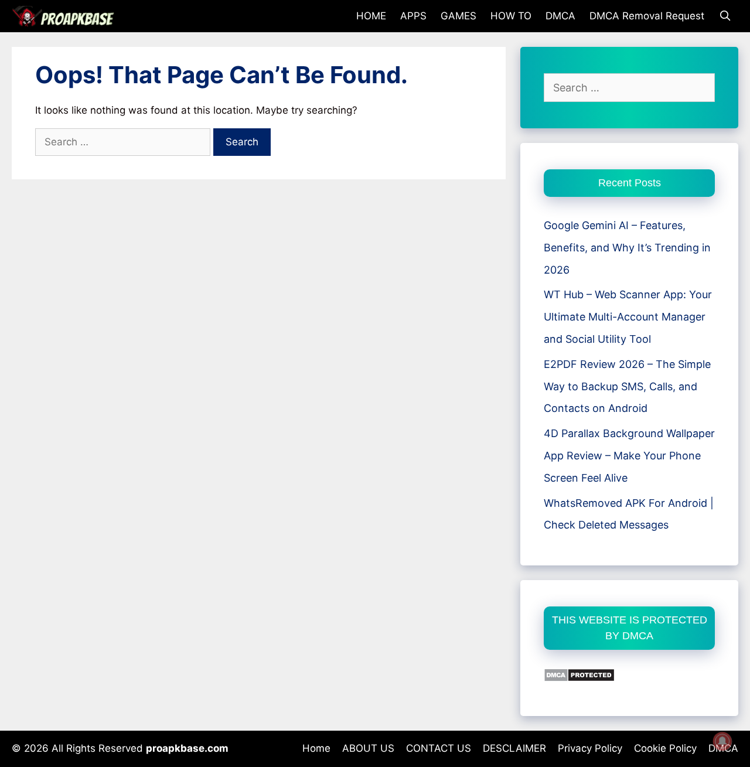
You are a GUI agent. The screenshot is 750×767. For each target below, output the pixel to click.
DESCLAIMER (514, 748)
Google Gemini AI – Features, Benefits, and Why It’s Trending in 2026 (627, 247)
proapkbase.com (187, 748)
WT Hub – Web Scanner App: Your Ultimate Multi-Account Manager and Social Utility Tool (628, 316)
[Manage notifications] (722, 741)
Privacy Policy (590, 748)
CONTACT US (438, 748)
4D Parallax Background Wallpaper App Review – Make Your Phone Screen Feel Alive (629, 455)
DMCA (560, 16)
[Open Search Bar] (724, 16)
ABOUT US (368, 748)
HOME (371, 16)
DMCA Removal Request (646, 16)
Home (316, 748)
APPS (413, 16)
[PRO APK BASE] (66, 16)
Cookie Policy (665, 748)
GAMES (458, 16)
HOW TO (510, 16)
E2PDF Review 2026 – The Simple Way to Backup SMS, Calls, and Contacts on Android (627, 386)
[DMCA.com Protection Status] (579, 678)
